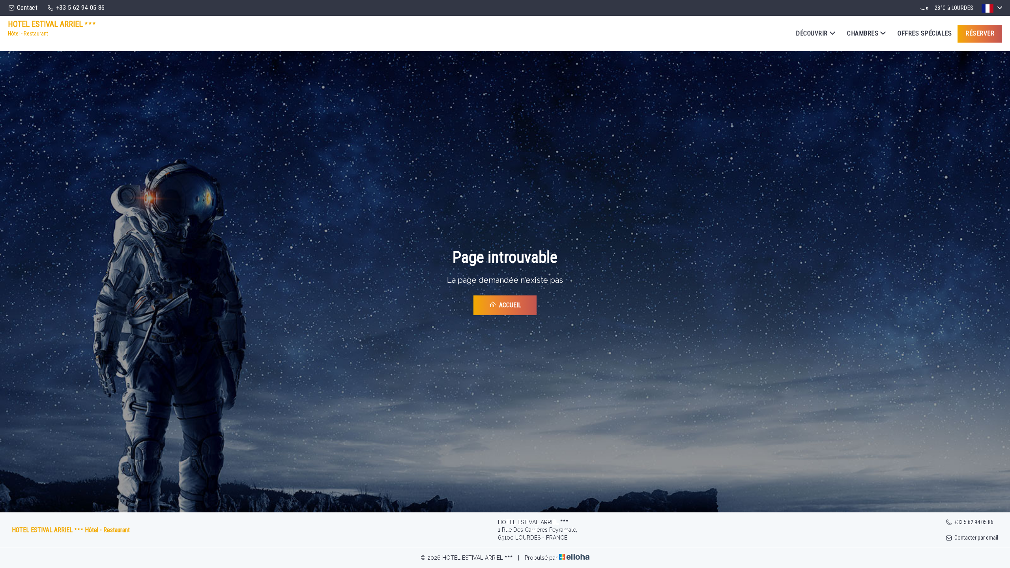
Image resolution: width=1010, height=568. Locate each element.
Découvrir (811, 33)
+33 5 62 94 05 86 (973, 522)
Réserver (979, 33)
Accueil (509, 305)
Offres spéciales (925, 33)
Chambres (862, 33)
